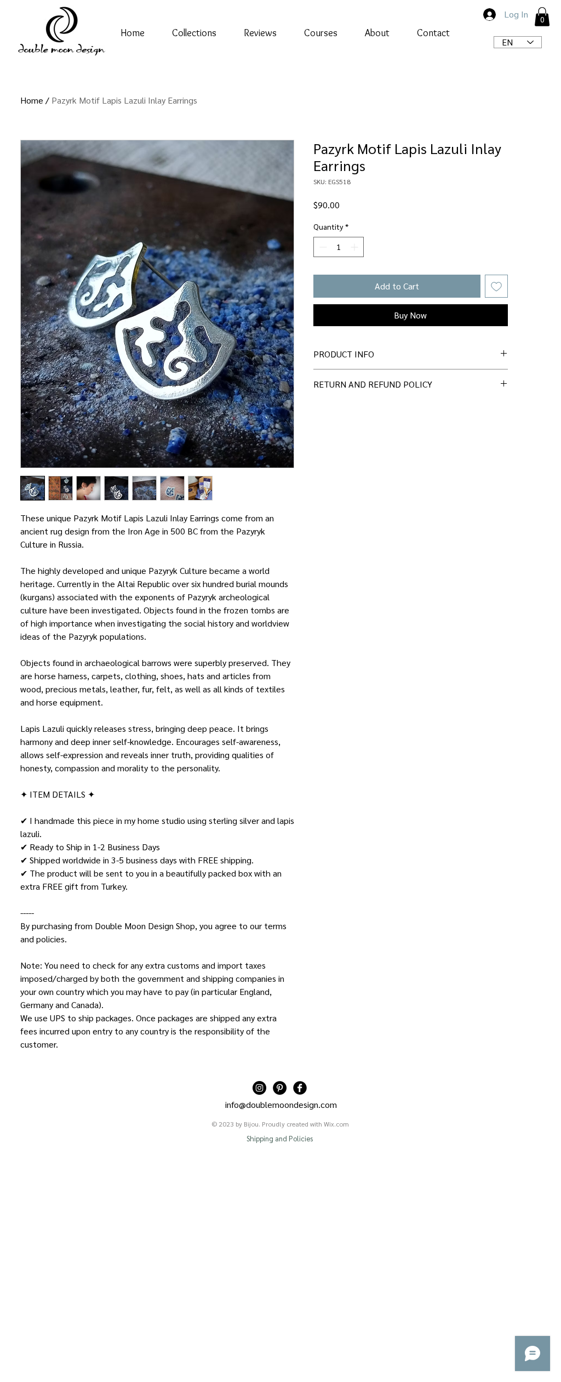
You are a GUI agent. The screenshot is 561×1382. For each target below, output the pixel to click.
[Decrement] (322, 247)
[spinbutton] (338, 247)
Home (31, 100)
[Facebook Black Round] (300, 1088)
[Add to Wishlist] (496, 286)
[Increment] (355, 247)
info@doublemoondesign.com (281, 1104)
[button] (542, 16)
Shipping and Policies (280, 1138)
